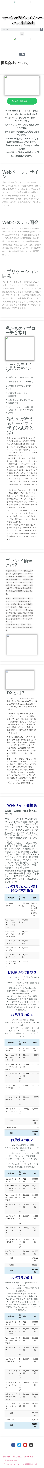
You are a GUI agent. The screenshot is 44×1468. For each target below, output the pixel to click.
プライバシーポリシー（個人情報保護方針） (21, 1464)
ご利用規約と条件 (10, 1460)
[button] (22, 33)
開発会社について (15, 63)
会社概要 (6, 1456)
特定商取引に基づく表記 (23, 1456)
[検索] (41, 29)
